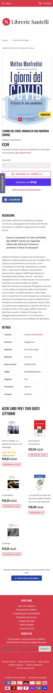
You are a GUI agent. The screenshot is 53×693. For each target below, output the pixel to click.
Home (5, 40)
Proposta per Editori (26, 609)
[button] (13, 454)
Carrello (46, 3)
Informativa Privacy (26, 661)
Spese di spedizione (30, 149)
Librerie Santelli (18, 677)
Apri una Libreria (26, 606)
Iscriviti (44, 649)
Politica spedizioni (34, 665)
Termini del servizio (25, 668)
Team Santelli (26, 624)
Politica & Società (21, 40)
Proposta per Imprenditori (26, 613)
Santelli (28, 357)
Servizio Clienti (8, 661)
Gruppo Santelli (27, 621)
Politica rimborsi (16, 665)
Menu (8, 3)
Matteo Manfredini (33, 334)
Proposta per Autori (26, 617)
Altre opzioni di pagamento (27, 189)
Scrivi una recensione (29, 579)
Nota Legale (43, 661)
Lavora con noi (26, 628)
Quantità (6, 160)
